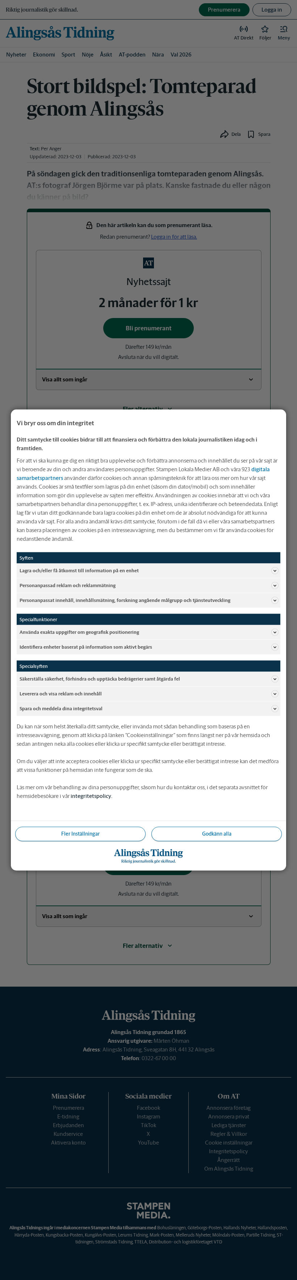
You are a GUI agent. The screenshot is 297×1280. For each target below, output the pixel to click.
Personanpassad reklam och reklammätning (68, 585)
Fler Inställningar (80, 834)
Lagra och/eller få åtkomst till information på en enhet (79, 570)
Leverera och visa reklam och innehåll (61, 693)
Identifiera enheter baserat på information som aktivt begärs (86, 647)
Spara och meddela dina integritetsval (61, 708)
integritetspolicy (91, 795)
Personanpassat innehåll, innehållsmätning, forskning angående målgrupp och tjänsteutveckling (125, 600)
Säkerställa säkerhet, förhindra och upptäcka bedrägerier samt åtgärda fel (100, 678)
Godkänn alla (216, 834)
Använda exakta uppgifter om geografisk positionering (79, 632)
